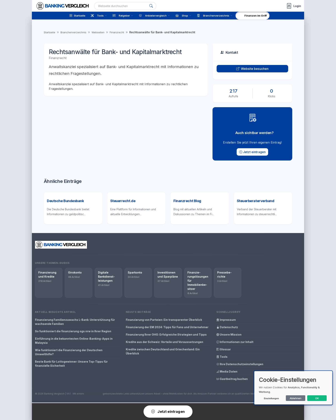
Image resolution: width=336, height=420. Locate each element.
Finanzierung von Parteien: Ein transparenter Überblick (164, 319)
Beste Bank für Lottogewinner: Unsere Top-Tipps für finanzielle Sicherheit (71, 363)
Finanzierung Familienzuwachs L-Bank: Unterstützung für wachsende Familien (75, 321)
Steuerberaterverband (255, 201)
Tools (223, 356)
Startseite (49, 32)
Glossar (225, 349)
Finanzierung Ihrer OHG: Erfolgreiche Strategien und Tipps (166, 334)
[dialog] (293, 387)
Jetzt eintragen (254, 152)
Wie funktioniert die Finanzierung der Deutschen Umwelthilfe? (68, 352)
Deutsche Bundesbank (65, 201)
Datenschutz (228, 327)
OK (317, 398)
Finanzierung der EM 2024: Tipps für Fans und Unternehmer (167, 327)
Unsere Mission (230, 334)
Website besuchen (255, 69)
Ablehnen (295, 398)
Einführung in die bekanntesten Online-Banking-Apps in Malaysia (74, 340)
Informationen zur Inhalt (236, 342)
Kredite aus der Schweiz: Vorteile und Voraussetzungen (164, 342)
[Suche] (151, 6)
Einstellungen (271, 398)
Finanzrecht (117, 32)
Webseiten (98, 32)
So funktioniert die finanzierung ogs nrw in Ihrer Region (73, 331)
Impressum (227, 319)
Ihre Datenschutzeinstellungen (241, 364)
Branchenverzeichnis (73, 32)
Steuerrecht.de (123, 201)
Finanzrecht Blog (187, 201)
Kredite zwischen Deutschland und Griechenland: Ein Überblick (163, 351)
